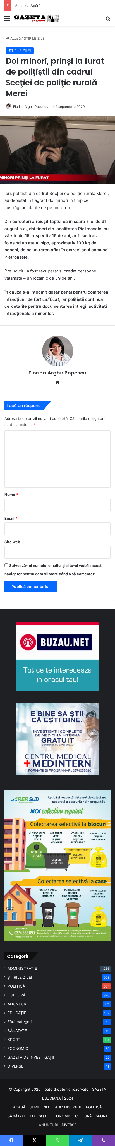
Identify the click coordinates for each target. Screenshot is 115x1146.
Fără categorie (21, 1022)
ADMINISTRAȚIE (22, 968)
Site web (12, 542)
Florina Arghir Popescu (30, 107)
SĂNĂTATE (17, 1030)
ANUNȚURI (17, 1004)
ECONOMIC (18, 1048)
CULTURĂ (16, 995)
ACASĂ (19, 1107)
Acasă (15, 38)
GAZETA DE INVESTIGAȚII (31, 1057)
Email (10, 518)
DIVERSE (15, 1066)
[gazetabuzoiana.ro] (36, 18)
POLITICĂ (16, 986)
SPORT (14, 1039)
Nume (11, 494)
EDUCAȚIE (17, 1013)
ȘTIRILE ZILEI (34, 38)
